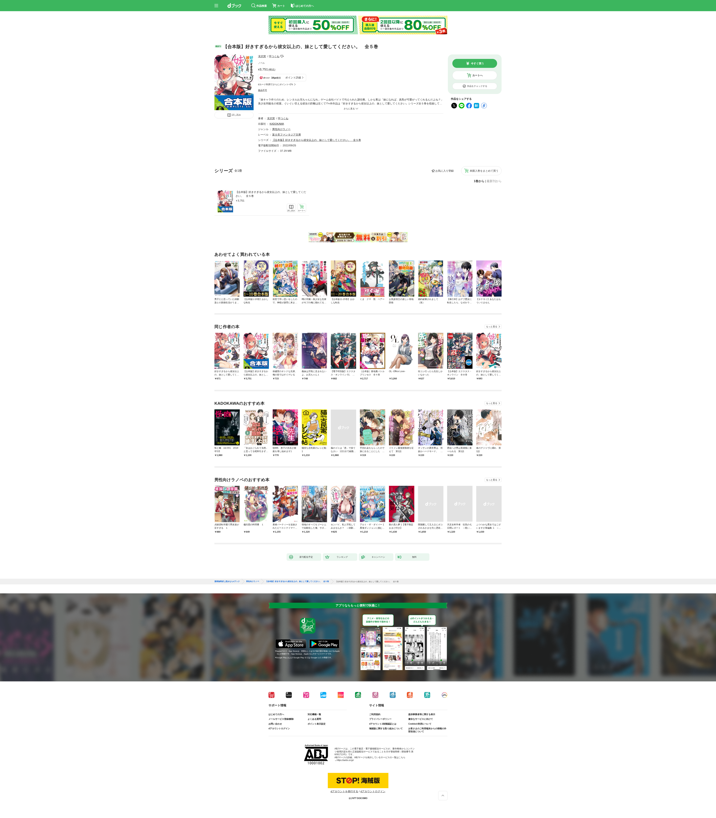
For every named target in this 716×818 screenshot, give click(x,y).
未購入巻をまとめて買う (484, 170)
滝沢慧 (262, 56)
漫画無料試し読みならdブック (227, 581)
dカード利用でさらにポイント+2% (275, 84)
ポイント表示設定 (317, 724)
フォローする (282, 56)
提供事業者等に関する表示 (421, 714)
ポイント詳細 (293, 77)
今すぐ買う (477, 63)
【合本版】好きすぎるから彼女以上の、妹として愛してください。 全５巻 (270, 194)
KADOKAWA (277, 123)
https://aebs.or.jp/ (345, 760)
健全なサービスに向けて (420, 719)
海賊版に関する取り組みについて (386, 728)
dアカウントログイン (279, 728)
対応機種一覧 (314, 714)
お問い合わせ (275, 724)
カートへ (477, 75)
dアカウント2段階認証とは (382, 724)
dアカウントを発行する (344, 791)
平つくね (274, 56)
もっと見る (491, 326)
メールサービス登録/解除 (281, 719)
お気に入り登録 (444, 170)
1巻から (479, 181)
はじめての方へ (276, 714)
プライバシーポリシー (380, 719)
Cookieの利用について (419, 724)
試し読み (236, 115)
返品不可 (262, 90)
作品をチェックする (477, 86)
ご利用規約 (374, 714)
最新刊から (494, 181)
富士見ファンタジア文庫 (286, 134)
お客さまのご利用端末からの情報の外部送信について (427, 730)
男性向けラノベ (281, 129)
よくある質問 (314, 719)
